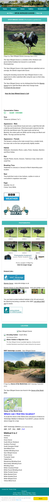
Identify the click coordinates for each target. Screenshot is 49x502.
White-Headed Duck (10, 476)
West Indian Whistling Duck (12, 463)
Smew (6, 438)
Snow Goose (8, 440)
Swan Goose (8, 455)
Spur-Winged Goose (10, 453)
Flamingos (28, 492)
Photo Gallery (32, 494)
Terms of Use (12, 489)
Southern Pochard (10, 444)
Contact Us (5, 489)
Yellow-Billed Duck (10, 481)
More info (18, 500)
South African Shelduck (11, 442)
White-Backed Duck (10, 474)
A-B (5, 429)
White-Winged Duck (10, 478)
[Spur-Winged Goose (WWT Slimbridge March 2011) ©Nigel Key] (10, 236)
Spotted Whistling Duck (11, 451)
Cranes (34, 492)
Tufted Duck (8, 459)
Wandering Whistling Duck (12, 461)
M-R (18, 429)
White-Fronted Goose (11, 472)
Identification (25, 494)
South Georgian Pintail (11, 446)
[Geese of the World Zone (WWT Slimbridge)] (13, 408)
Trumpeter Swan (9, 457)
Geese (19, 492)
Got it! (40, 498)
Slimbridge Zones (17, 494)
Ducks (15, 492)
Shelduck (7, 435)
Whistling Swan (9, 466)
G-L (14, 429)
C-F (9, 429)
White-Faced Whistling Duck (13, 470)
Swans (23, 492)
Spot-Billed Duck (9, 448)
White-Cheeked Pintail (11, 468)
